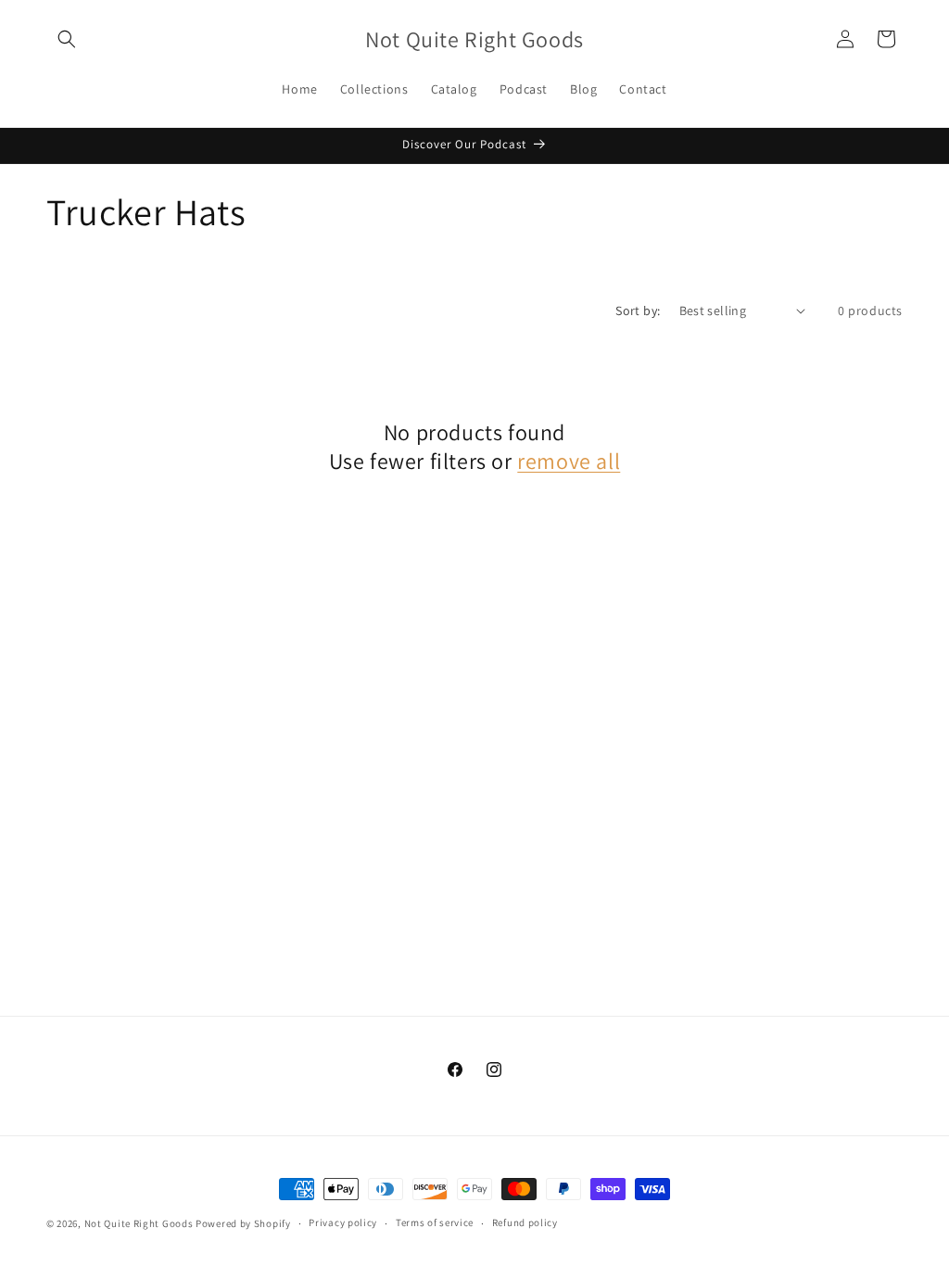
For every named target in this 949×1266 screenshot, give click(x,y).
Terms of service (435, 1222)
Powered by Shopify (243, 1223)
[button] (66, 39)
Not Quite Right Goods (139, 1223)
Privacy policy (343, 1222)
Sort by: (637, 310)
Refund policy (525, 1222)
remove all (568, 461)
